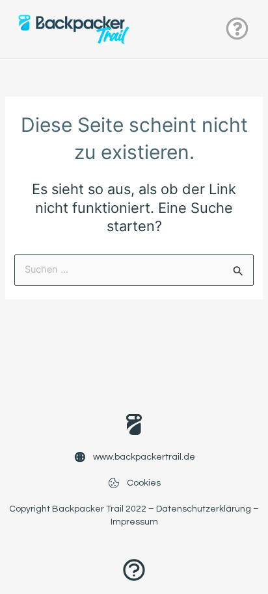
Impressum (134, 521)
